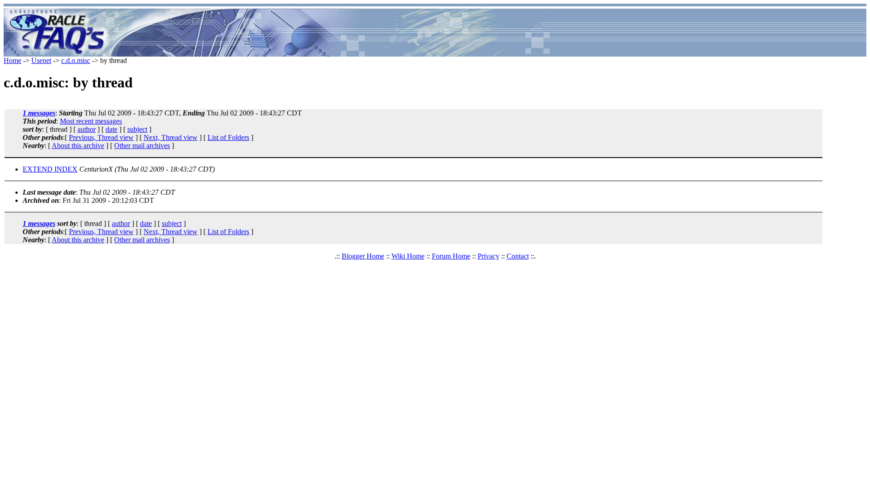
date (111, 129)
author (86, 129)
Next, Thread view (171, 137)
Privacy (488, 256)
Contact (518, 256)
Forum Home (451, 256)
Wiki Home (408, 256)
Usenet (41, 60)
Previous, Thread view (101, 137)
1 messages (39, 113)
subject (137, 129)
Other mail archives (142, 145)
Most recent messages (91, 121)
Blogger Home (363, 256)
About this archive (78, 145)
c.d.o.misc (75, 60)
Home (12, 60)
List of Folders (228, 137)
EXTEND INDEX (50, 169)
